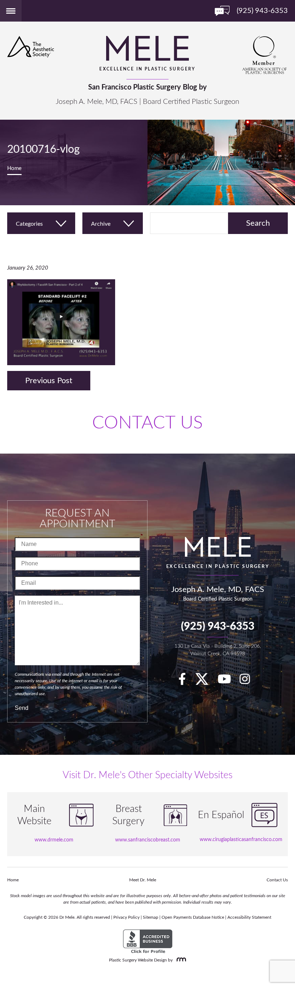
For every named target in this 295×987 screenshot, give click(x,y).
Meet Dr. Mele (142, 880)
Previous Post (48, 381)
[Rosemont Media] (180, 960)
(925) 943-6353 (217, 626)
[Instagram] (248, 681)
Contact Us (277, 880)
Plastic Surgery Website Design (138, 960)
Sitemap (150, 917)
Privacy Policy (126, 917)
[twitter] (205, 681)
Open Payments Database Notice (193, 917)
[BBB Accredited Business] (147, 942)
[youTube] (228, 681)
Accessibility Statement (249, 917)
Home (14, 168)
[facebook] (185, 681)
